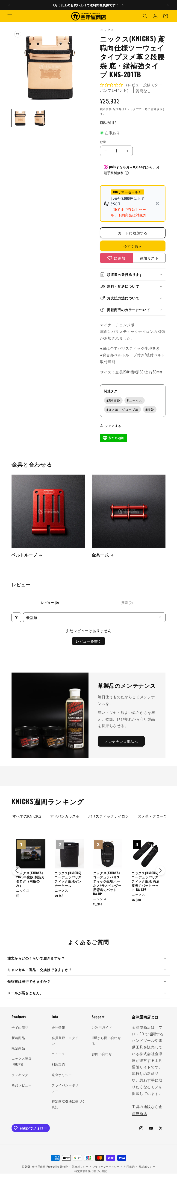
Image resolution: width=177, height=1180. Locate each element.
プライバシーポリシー (65, 1088)
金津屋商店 (39, 1166)
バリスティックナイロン (108, 816)
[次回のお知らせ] (168, 5)
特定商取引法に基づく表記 (68, 1104)
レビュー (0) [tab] (50, 602)
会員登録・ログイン (65, 1040)
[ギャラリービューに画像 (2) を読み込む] (40, 118)
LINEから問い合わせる (106, 1040)
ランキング (20, 1074)
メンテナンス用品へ (121, 741)
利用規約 (58, 1064)
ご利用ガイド (102, 1027)
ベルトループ (24, 554)
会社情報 (58, 1027)
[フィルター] (16, 617)
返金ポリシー (62, 1074)
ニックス (134, 400)
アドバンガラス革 (65, 816)
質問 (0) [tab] (127, 602)
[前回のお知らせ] (9, 5)
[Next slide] (160, 870)
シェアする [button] (113, 425)
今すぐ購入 (133, 246)
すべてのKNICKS (26, 816)
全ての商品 (20, 1027)
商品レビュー (22, 1085)
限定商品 (18, 1047)
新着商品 (18, 1037)
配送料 (117, 109)
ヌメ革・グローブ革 (122, 409)
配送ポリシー (147, 1166)
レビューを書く (88, 641)
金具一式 (100, 554)
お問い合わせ (102, 1053)
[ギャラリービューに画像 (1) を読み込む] (20, 118)
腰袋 (149, 409)
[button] (10, 16)
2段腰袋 (113, 400)
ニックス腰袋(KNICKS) (22, 1061)
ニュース (58, 1053)
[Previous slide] (16, 870)
